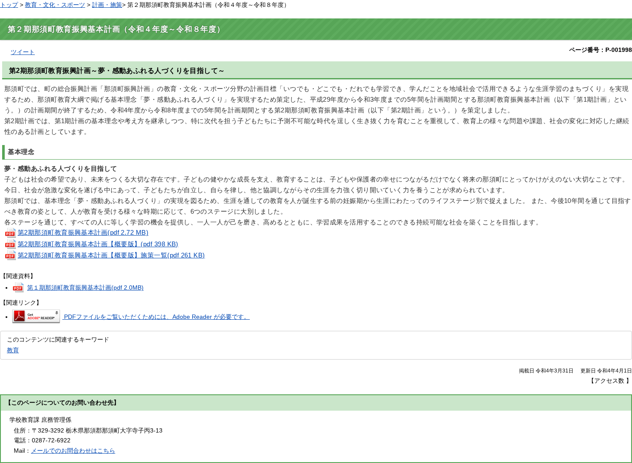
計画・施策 (107, 4)
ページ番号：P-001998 (600, 49)
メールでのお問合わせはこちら (73, 450)
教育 (13, 350)
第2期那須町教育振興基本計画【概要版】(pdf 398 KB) (98, 244)
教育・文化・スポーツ (55, 4)
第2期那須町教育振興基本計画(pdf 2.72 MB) (83, 232)
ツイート (23, 51)
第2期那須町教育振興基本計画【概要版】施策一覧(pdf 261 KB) (111, 255)
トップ (9, 4)
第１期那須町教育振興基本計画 (85, 287)
